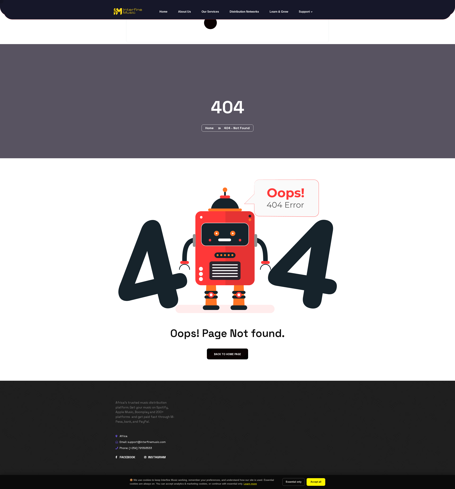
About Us (184, 11)
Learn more (250, 483)
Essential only (293, 481)
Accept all (316, 481)
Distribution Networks (244, 11)
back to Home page (227, 354)
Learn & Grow (279, 11)
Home (163, 11)
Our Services (210, 11)
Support (304, 11)
